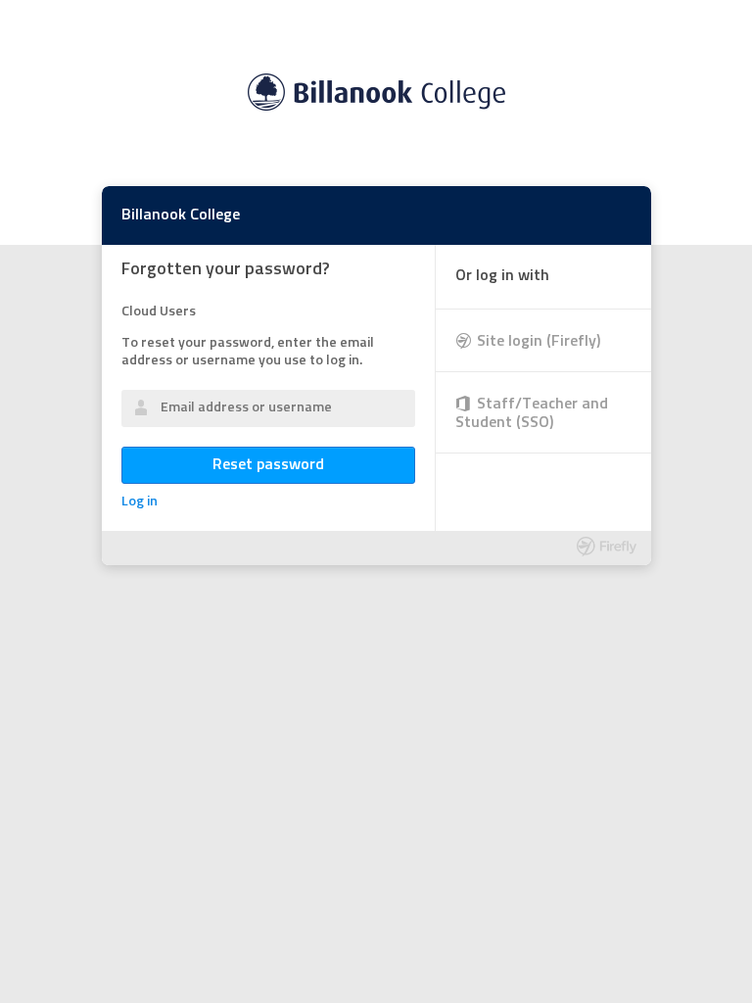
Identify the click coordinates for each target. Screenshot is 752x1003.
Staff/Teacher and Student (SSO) (531, 414)
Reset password (268, 465)
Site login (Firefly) (539, 342)
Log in (139, 502)
